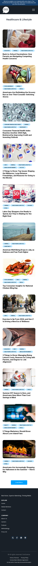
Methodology (5, 528)
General (15, 50)
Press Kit (4, 532)
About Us (4, 518)
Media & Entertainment (10, 167)
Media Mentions (6, 507)
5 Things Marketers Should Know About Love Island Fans (16, 432)
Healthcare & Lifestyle (27, 50)
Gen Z (5, 164)
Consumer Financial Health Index (12, 124)
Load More (19, 482)
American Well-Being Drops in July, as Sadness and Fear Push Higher (18, 251)
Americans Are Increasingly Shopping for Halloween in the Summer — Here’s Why (19, 469)
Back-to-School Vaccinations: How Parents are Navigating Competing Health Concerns (17, 56)
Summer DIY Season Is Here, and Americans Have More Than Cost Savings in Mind (16, 395)
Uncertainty (23, 127)
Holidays (30, 205)
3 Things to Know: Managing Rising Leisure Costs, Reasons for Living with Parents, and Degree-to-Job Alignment (19, 358)
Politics (22, 167)
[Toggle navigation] (33, 10)
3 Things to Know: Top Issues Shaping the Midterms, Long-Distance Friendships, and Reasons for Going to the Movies (19, 174)
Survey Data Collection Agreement (19, 560)
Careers (3, 522)
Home (3, 503)
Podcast (3, 525)
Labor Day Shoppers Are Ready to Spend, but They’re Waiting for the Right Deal (17, 213)
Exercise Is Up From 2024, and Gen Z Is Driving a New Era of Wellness (18, 320)
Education (7, 50)
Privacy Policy (24, 557)
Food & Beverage (8, 86)
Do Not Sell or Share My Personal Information (19, 562)
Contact (3, 510)
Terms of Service (14, 557)
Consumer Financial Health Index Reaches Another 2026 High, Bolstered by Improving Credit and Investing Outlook (17, 134)
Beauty (6, 425)
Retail (21, 88)
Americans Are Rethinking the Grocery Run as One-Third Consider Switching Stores (19, 94)
